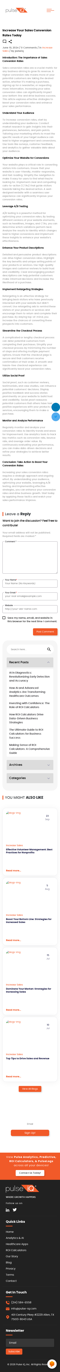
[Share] (10, 42)
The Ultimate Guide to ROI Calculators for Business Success (26, 733)
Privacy (11, 1268)
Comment (10, 542)
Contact (11, 1281)
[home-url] (17, 10)
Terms (10, 1275)
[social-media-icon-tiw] (15, 1210)
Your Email (11, 593)
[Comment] (4, 42)
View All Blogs (30, 1089)
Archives (15, 764)
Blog (9, 1262)
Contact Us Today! (30, 1173)
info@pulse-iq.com (23, 1308)
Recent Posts (19, 662)
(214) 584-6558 (21, 1302)
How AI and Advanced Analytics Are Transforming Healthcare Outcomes (27, 692)
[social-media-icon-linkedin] (7, 1210)
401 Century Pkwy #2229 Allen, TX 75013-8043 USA (32, 1317)
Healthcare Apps (17, 1244)
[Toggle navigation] (50, 10)
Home (10, 1232)
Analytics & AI (15, 1238)
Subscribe (14, 1351)
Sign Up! (30, 1133)
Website (9, 605)
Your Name (11, 580)
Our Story (12, 1256)
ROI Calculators (16, 1250)
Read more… (13, 871)
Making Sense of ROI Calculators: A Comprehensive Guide (29, 749)
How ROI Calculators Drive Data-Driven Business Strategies (26, 718)
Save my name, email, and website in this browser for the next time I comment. (32, 620)
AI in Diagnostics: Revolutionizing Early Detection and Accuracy (29, 676)
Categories (17, 778)
